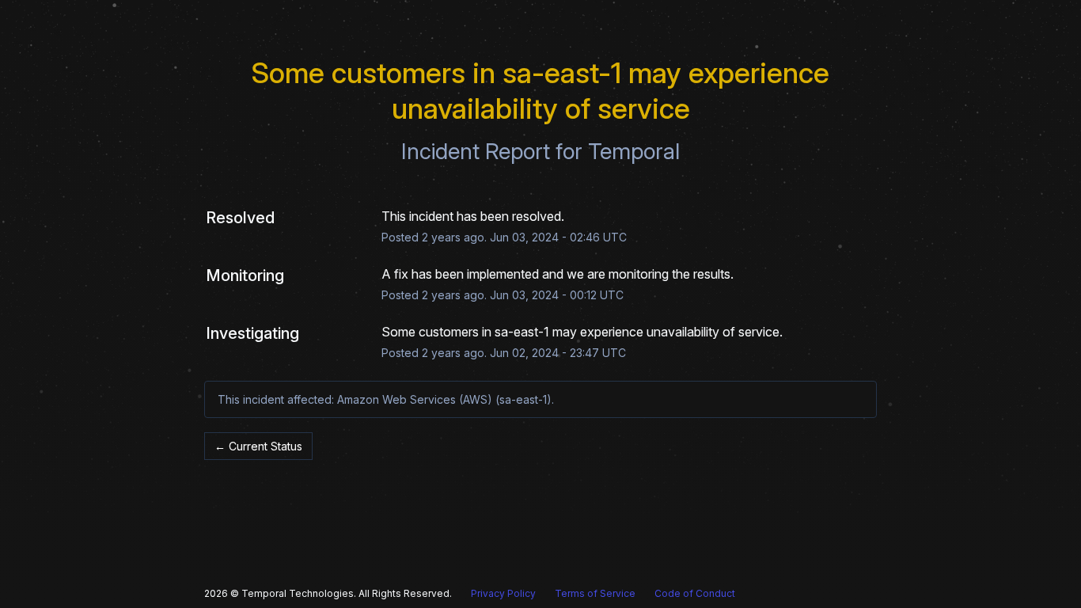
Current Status (258, 446)
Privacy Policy (503, 593)
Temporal (634, 151)
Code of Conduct (694, 593)
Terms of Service (595, 593)
